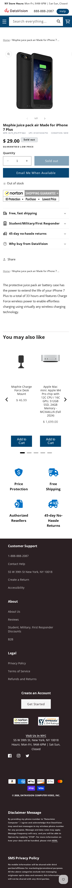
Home (6, 40)
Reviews (13, 619)
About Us (14, 611)
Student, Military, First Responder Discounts (30, 629)
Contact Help (16, 564)
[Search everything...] (58, 21)
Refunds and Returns (22, 679)
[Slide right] (44, 118)
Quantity (9, 153)
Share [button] (11, 259)
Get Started (36, 704)
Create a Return (18, 579)
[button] (4, 21)
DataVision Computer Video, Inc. (40, 795)
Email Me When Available (36, 173)
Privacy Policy (17, 663)
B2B (10, 639)
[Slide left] (27, 118)
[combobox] (36, 21)
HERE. (55, 840)
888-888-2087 (44, 11)
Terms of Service (19, 671)
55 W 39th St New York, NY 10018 (30, 572)
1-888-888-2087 (18, 556)
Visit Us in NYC (36, 736)
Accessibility (16, 587)
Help (63, 11)
